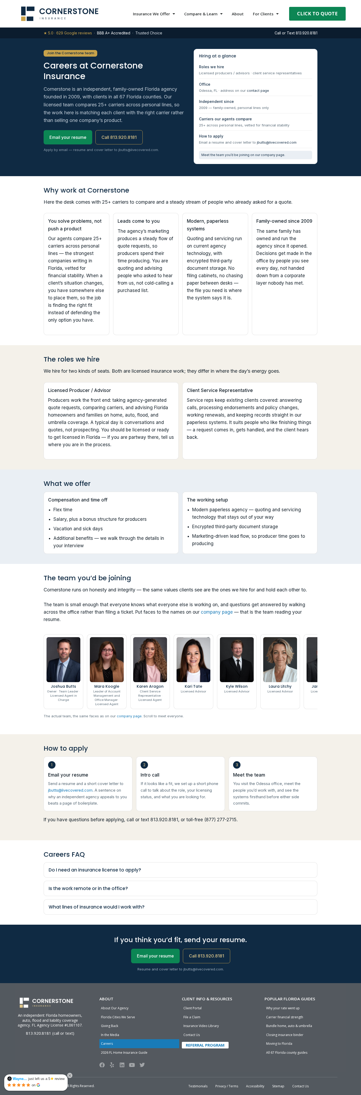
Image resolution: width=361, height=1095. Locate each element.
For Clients (263, 13)
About (238, 13)
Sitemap (278, 1086)
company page (272, 155)
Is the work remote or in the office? (88, 888)
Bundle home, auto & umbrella (289, 1026)
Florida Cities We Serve (118, 1017)
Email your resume (67, 137)
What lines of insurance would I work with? (97, 907)
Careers (107, 1043)
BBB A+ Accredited (113, 33)
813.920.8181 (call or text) (50, 1033)
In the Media (110, 1035)
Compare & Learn (200, 13)
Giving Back (109, 1026)
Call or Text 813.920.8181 (296, 33)
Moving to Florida (279, 1043)
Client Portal (192, 1008)
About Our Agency (114, 1008)
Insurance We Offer (151, 13)
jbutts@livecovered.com (277, 142)
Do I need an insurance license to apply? (95, 870)
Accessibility (255, 1086)
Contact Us (191, 1035)
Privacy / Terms (226, 1086)
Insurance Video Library (201, 1026)
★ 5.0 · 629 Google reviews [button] (68, 33)
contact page (258, 90)
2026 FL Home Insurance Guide (124, 1052)
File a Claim (191, 1017)
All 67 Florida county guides (286, 1052)
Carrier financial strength (284, 1017)
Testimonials (197, 1086)
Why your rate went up (283, 1008)
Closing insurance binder (284, 1035)
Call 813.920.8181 (119, 137)
